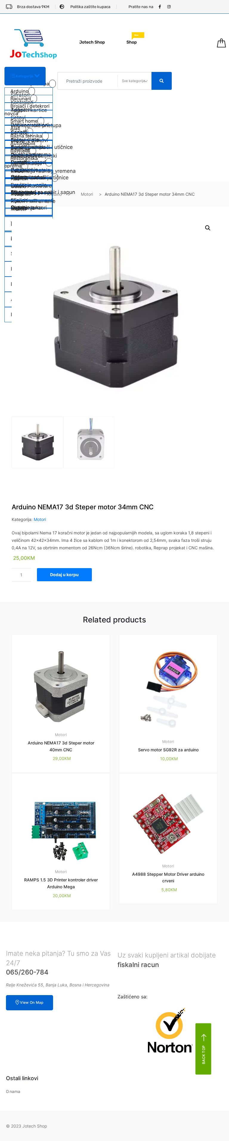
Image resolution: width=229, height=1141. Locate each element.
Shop (132, 40)
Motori (87, 194)
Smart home (24, 121)
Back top (204, 1054)
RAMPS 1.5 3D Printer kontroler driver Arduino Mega (61, 883)
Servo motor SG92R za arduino (168, 749)
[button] (207, 228)
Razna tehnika (26, 136)
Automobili (22, 143)
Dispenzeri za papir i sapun (31, 192)
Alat (14, 128)
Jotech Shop (92, 42)
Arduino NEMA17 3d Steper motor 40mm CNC (61, 746)
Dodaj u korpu (64, 574)
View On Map (31, 1002)
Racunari (20, 98)
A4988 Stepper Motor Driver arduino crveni (168, 877)
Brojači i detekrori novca (26, 109)
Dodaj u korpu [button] (64, 929)
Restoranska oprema (21, 162)
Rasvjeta (20, 151)
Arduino (19, 91)
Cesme (19, 177)
